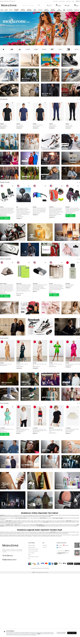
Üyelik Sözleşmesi (31, 547)
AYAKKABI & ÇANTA (16, 10)
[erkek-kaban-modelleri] (50, 90)
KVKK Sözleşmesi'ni (61, 552)
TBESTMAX (35, 283)
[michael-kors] (50, 158)
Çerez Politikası (31, 552)
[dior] (12, 500)
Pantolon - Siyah (69, 125)
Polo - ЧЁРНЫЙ (3, 125)
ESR (17, 206)
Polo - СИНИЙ (19, 125)
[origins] (40, 481)
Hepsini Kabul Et (72, 632)
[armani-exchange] (9, 446)
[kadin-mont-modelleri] (50, 60)
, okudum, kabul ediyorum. (63, 553)
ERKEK (6, 10)
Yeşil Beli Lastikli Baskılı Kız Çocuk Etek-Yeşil (6, 430)
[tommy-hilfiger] (9, 173)
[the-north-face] (40, 500)
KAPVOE (34, 206)
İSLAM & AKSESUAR (52, 10)
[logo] (9, 5)
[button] (77, 99)
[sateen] (50, 249)
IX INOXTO (51, 206)
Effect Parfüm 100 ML (70, 284)
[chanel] (40, 232)
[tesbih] (9, 249)
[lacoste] (29, 394)
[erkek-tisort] (50, 307)
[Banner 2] (40, 327)
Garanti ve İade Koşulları (33, 550)
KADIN (1, 10)
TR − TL (50, 5)
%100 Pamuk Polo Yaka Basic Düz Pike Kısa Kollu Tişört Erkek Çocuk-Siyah (56, 430)
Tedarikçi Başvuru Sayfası (33, 556)
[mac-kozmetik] (67, 500)
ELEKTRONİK (69, 10)
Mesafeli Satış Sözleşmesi (33, 549)
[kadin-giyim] (29, 60)
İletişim (73, 1)
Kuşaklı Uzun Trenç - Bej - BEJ (6, 364)
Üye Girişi (44, 547)
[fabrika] (9, 158)
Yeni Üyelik (44, 545)
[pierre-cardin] (50, 394)
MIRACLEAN (18, 283)
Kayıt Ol (67, 550)
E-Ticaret (36, 572)
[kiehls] (12, 481)
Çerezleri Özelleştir (61, 632)
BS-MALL (51, 283)
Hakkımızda (68, 1)
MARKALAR (76, 10)
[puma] (29, 158)
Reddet (39, 633)
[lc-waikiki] (29, 461)
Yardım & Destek (62, 1)
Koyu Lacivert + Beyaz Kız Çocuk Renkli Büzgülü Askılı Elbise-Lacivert (40, 430)
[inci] (29, 142)
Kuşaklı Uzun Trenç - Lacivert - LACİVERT (22, 365)
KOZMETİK (40, 10)
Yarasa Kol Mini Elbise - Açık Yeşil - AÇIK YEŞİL (55, 365)
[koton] (50, 142)
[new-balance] (9, 394)
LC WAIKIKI (2, 427)
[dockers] (9, 379)
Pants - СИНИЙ (52, 125)
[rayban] (29, 446)
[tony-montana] (29, 249)
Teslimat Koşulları (31, 545)
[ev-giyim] (50, 461)
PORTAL (2, 206)
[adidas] (12, 232)
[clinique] (67, 481)
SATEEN (1, 362)
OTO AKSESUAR (59, 10)
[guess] (50, 379)
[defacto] (9, 461)
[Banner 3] (67, 327)
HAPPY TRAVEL (3, 283)
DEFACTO (18, 427)
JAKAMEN (68, 283)
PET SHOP (64, 10)
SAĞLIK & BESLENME (29, 10)
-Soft (33, 572)
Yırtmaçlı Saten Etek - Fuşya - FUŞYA (73, 364)
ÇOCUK (10, 10)
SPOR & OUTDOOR (22, 10)
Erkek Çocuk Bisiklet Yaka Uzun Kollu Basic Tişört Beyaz (22, 430)
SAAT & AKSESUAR (46, 10)
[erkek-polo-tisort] (9, 90)
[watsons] (29, 307)
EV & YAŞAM (34, 10)
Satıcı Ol (77, 1)
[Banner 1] (12, 327)
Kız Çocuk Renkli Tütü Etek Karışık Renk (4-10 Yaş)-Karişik (72, 430)
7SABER (1, 123)
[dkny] (29, 379)
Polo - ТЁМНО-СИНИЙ (38, 125)
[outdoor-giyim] (29, 75)
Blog (29, 558)
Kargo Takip (55, 1)
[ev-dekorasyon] (9, 307)
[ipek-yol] (50, 446)
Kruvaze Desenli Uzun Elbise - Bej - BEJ (40, 365)
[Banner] (40, 28)
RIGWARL (68, 206)
